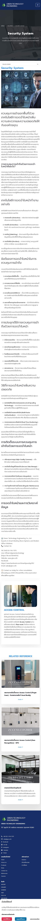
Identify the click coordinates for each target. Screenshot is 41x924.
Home (2, 860)
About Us (3, 862)
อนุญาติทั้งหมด (21, 919)
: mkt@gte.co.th (7, 839)
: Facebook (5, 842)
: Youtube (5, 850)
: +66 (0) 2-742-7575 (8, 836)
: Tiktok (4, 853)
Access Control (25, 622)
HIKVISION (4, 898)
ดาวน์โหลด (24, 865)
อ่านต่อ (20, 699)
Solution (10, 26)
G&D (2, 893)
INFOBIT (3, 884)
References (4, 873)
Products (3, 865)
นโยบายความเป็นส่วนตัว (8, 914)
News (2, 868)
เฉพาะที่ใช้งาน (6, 919)
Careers (3, 876)
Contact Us (4, 871)
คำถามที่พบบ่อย (25, 862)
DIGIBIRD (3, 890)
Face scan (19, 624)
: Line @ (4, 845)
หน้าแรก (3, 26)
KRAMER (3, 887)
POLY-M (3, 895)
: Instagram (5, 847)
